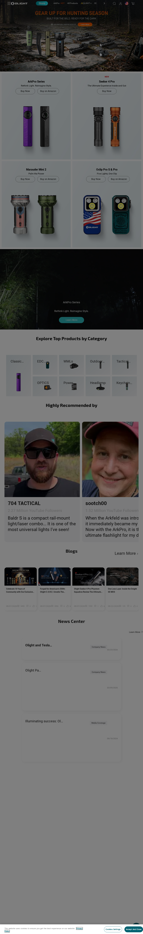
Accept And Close (133, 929)
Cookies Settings (113, 929)
